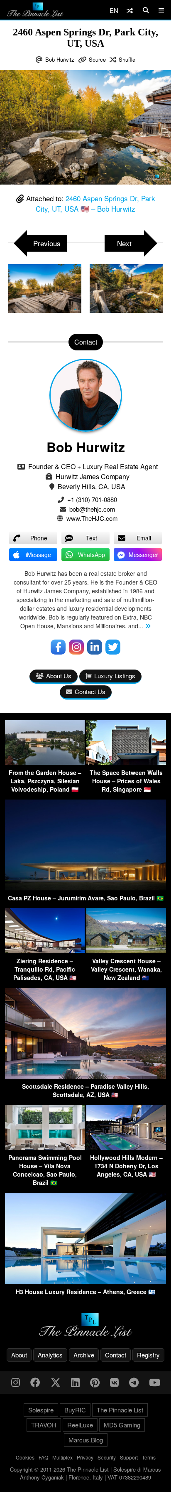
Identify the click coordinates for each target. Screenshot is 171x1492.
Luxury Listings (114, 675)
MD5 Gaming (122, 1424)
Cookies (25, 1457)
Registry (148, 1354)
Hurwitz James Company (92, 476)
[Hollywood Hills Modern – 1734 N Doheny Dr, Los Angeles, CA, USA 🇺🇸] (126, 1147)
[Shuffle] (129, 10)
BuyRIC (75, 1409)
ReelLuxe (80, 1424)
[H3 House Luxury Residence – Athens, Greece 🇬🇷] (85, 1281)
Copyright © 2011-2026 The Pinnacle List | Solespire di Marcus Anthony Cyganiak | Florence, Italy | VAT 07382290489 (85, 1473)
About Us (58, 675)
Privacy (85, 1457)
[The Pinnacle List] (85, 1325)
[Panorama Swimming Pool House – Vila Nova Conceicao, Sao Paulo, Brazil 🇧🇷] (45, 1147)
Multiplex (62, 1457)
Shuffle (127, 59)
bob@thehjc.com (92, 509)
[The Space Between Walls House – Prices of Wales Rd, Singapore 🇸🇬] (126, 762)
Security (107, 1457)
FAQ (43, 1457)
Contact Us (90, 691)
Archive (83, 1354)
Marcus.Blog (85, 1439)
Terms (149, 1457)
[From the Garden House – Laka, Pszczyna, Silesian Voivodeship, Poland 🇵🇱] (45, 762)
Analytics (50, 1354)
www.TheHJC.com (92, 518)
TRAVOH (43, 1424)
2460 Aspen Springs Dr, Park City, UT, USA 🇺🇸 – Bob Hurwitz (95, 203)
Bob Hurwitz (59, 59)
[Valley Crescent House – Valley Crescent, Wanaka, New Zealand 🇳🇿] (126, 950)
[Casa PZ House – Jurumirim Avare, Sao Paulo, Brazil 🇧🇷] (85, 887)
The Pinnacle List (120, 1409)
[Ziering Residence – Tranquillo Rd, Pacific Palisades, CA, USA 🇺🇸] (45, 950)
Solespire (41, 1409)
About (19, 1354)
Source (97, 59)
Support (129, 1457)
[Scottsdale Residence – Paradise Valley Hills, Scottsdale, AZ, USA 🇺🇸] (85, 1076)
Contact (115, 1354)
